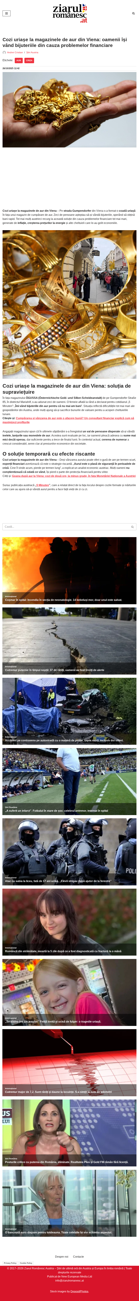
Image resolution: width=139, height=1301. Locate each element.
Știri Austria (32, 52)
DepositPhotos (79, 1291)
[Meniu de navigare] (7, 13)
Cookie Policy (26, 1263)
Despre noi (61, 1256)
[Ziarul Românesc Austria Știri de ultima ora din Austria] (69, 13)
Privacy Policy (10, 1263)
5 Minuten (42, 485)
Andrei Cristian (15, 52)
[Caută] (133, 13)
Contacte (78, 1256)
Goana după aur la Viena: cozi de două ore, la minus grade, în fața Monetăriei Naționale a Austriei (74, 476)
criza (29, 60)
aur (18, 60)
